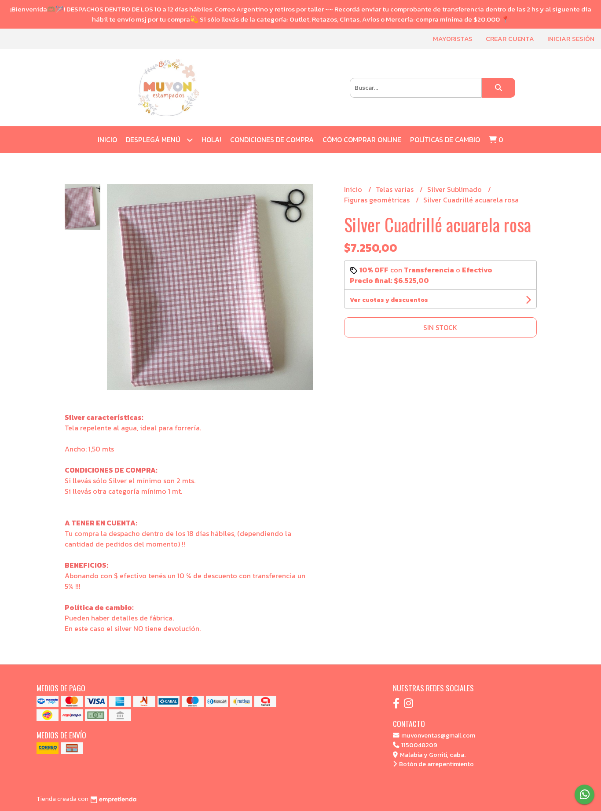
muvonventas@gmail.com (437, 735)
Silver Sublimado (455, 189)
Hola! (211, 139)
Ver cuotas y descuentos (389, 300)
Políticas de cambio (445, 139)
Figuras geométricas (377, 199)
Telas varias (395, 189)
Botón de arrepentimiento (436, 764)
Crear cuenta (510, 38)
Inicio (107, 139)
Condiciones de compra (272, 139)
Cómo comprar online (361, 139)
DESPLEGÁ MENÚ (154, 139)
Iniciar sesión (570, 38)
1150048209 (418, 745)
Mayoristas (453, 38)
